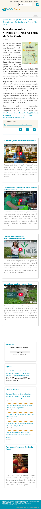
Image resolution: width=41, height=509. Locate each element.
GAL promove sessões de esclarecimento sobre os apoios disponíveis (19, 406)
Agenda (9, 366)
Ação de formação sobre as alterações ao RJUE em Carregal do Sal (19, 424)
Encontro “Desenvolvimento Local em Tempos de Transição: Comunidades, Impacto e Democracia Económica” (18, 373)
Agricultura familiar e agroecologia (18, 284)
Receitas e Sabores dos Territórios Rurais (19, 448)
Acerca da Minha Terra (16, 1)
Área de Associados (32, 1)
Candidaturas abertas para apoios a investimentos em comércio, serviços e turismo (18, 434)
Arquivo (17, 19)
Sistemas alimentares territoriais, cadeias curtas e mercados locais (20, 188)
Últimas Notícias (12, 389)
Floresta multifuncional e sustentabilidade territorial (14, 237)
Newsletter (10, 344)
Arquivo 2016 (26, 19)
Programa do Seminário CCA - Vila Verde (18, 125)
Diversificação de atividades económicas (20, 140)
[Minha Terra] (7, 19)
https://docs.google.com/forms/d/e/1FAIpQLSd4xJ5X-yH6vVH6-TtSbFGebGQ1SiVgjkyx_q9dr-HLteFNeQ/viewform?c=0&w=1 (21, 115)
